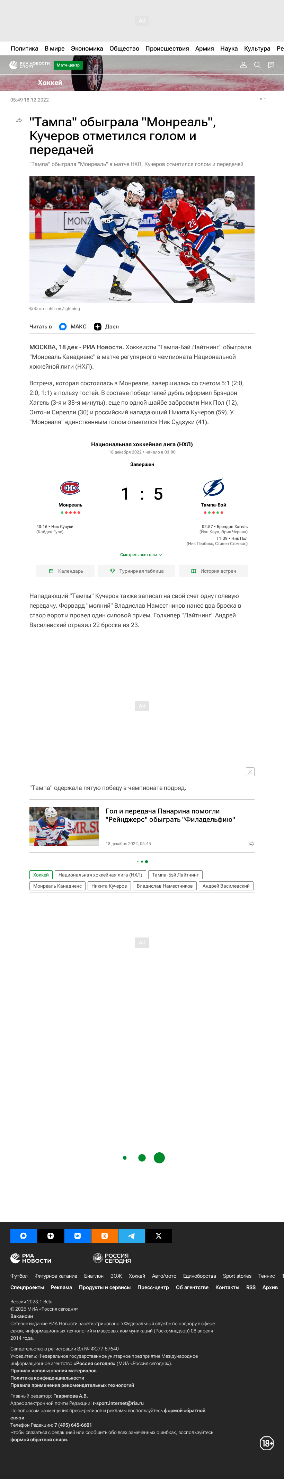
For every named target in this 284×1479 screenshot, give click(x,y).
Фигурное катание (56, 1276)
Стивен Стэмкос (230, 543)
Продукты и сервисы (105, 1287)
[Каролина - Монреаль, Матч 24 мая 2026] (66, 512)
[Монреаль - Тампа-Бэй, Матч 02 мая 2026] (217, 512)
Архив (270, 1287)
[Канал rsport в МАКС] (23, 1236)
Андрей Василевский (226, 886)
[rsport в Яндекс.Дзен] (50, 1236)
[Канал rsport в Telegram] (131, 1236)
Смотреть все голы (138, 554)
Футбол (19, 1276)
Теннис (266, 1276)
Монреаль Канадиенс (57, 886)
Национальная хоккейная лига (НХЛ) (142, 444)
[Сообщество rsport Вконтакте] (77, 1236)
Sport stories (237, 1276)
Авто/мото (164, 1276)
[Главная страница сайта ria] (11, 65)
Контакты (227, 1287)
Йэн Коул (210, 531)
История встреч (218, 571)
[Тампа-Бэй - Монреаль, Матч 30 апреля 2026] (213, 512)
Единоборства (199, 1276)
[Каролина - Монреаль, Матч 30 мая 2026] (79, 512)
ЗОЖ (116, 1276)
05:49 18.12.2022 (29, 100)
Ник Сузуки (62, 526)
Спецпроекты (27, 1287)
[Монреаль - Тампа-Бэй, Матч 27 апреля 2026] (209, 512)
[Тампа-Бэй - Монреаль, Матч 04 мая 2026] (222, 512)
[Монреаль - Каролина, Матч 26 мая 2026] (70, 512)
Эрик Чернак (233, 531)
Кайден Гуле (50, 531)
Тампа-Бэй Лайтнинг (175, 875)
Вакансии (21, 1316)
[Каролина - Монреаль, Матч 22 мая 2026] (62, 512)
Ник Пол (239, 538)
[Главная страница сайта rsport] (45, 65)
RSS (251, 1287)
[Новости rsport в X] (158, 1236)
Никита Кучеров (109, 886)
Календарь (70, 571)
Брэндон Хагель (232, 526)
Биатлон (94, 1276)
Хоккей (41, 875)
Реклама (61, 1287)
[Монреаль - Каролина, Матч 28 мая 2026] (74, 512)
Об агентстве (192, 1287)
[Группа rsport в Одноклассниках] (104, 1236)
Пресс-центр (153, 1287)
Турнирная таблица (141, 571)
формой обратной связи (38, 1439)
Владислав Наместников (165, 886)
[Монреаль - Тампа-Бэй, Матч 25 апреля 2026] (205, 512)
